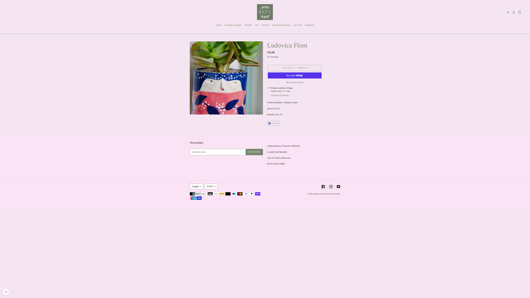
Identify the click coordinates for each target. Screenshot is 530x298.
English (195, 186)
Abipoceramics (319, 194)
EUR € (210, 186)
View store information (280, 95)
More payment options (295, 82)
